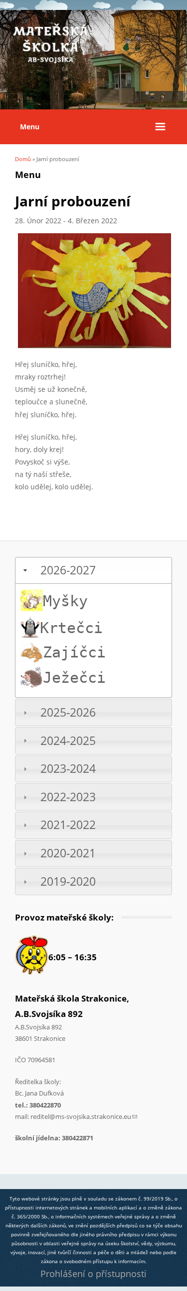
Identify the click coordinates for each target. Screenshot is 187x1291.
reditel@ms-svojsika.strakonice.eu (83, 1116)
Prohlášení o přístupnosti (93, 1274)
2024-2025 (68, 740)
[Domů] (50, 62)
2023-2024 (68, 768)
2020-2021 (68, 853)
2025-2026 (68, 712)
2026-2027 (68, 570)
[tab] (93, 570)
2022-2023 (68, 797)
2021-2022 (68, 824)
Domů (23, 159)
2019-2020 (68, 881)
